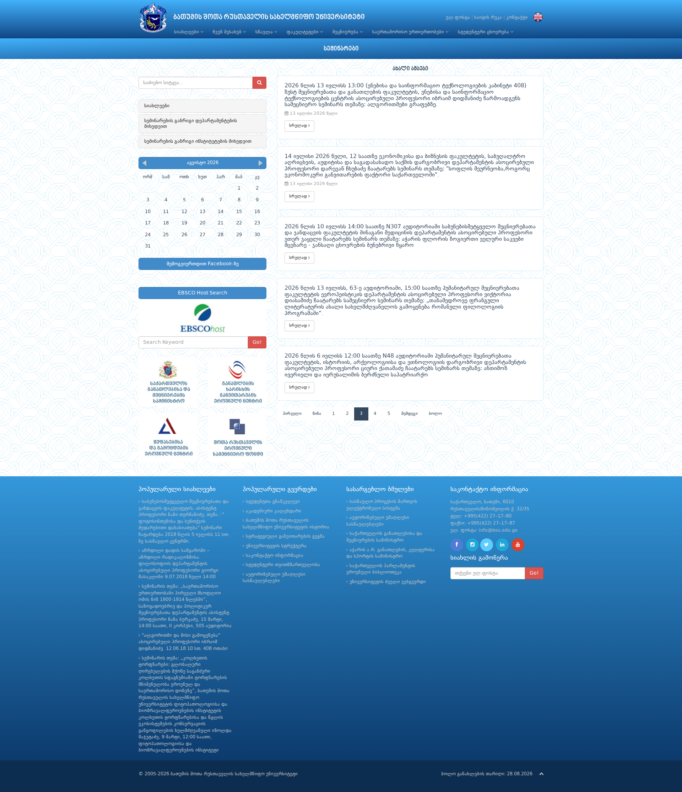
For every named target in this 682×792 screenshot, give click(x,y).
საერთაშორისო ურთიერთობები (408, 32)
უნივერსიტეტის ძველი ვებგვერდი (388, 582)
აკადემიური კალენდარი (273, 511)
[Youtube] (518, 544)
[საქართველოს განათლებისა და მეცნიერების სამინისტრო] (168, 381)
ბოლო (435, 414)
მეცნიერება (346, 32)
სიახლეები (187, 32)
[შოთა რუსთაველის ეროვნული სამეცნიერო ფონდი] (237, 437)
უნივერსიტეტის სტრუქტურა (276, 546)
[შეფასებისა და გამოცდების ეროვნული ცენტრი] (168, 437)
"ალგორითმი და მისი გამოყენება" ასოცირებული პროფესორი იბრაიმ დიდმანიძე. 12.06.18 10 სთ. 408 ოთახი (183, 642)
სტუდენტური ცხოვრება (484, 32)
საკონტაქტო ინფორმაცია (274, 555)
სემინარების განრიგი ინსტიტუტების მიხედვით (197, 141)
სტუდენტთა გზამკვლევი (273, 501)
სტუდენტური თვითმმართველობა (283, 565)
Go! (257, 342)
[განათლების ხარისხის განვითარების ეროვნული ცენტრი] (237, 381)
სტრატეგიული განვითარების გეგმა (285, 536)
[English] (536, 17)
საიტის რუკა (488, 17)
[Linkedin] (502, 544)
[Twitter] (486, 544)
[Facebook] (456, 544)
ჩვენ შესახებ (228, 32)
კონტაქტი (517, 17)
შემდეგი (409, 414)
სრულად (298, 126)
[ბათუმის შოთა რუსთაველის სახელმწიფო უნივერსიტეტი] (153, 19)
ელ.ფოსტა (458, 17)
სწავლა (264, 32)
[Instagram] (472, 544)
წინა (317, 414)
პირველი (292, 414)
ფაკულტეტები (303, 32)
